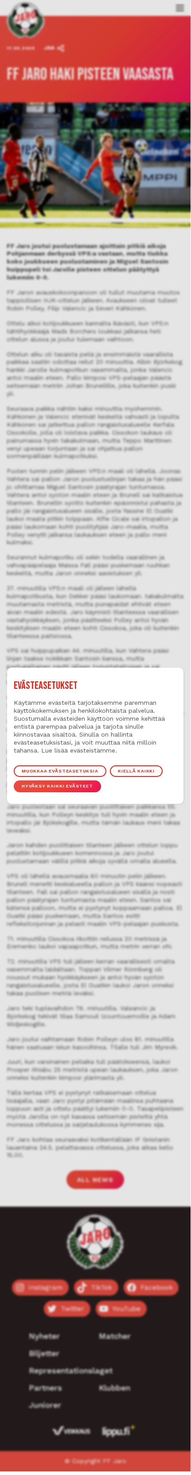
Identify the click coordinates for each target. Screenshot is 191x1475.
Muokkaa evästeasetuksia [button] (60, 770)
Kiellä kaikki (136, 770)
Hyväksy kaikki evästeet (57, 785)
